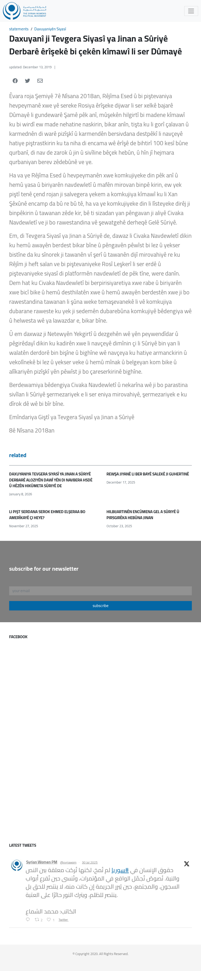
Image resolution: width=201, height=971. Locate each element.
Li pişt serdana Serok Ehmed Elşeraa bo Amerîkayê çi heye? (47, 514)
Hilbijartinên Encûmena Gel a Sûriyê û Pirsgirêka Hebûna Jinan (143, 514)
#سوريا (120, 870)
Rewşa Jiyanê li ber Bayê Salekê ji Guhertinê (148, 474)
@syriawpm (68, 862)
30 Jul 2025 (90, 862)
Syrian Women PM (41, 862)
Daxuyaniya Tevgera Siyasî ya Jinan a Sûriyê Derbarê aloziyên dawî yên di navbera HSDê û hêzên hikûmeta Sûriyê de (50, 480)
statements (19, 29)
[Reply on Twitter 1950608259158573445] (29, 920)
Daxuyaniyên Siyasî (50, 29)
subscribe (101, 605)
